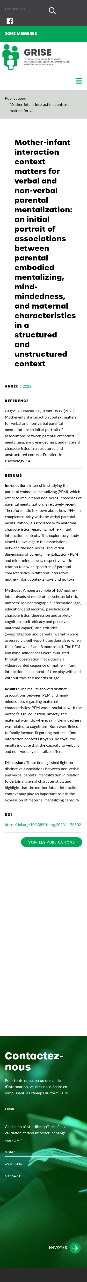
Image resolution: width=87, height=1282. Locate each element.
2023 (27, 386)
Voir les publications (51, 842)
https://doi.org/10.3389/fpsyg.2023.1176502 (43, 824)
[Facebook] (43, 21)
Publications (15, 98)
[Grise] (36, 57)
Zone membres (21, 34)
